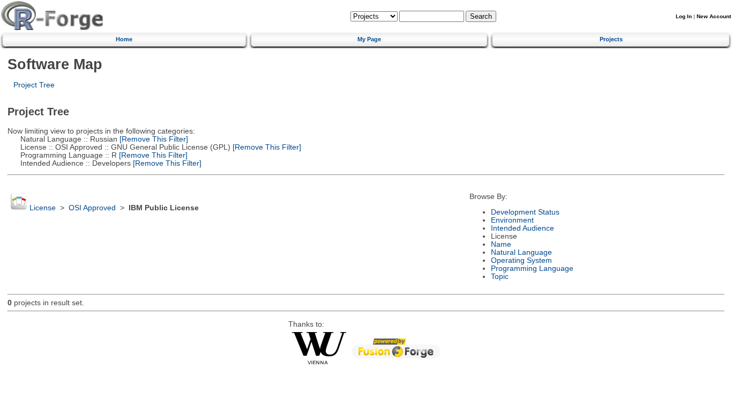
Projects (611, 39)
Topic (500, 277)
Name (501, 244)
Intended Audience (522, 228)
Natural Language (521, 252)
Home (124, 39)
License (42, 208)
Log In (684, 16)
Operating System (521, 260)
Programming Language (532, 268)
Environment (512, 220)
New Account (714, 16)
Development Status (525, 212)
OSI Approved (92, 208)
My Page (369, 39)
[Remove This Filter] (152, 139)
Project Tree (34, 85)
